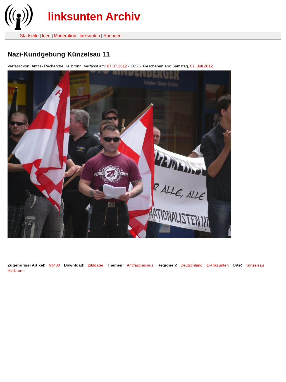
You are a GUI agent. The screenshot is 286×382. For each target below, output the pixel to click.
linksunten (90, 35)
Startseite (29, 35)
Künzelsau (255, 265)
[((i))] (18, 28)
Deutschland (191, 265)
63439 (54, 265)
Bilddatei (95, 265)
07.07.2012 (117, 66)
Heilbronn (16, 270)
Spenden (112, 35)
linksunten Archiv (94, 16)
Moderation (65, 35)
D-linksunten (218, 265)
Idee (46, 35)
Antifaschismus (140, 265)
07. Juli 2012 (201, 66)
